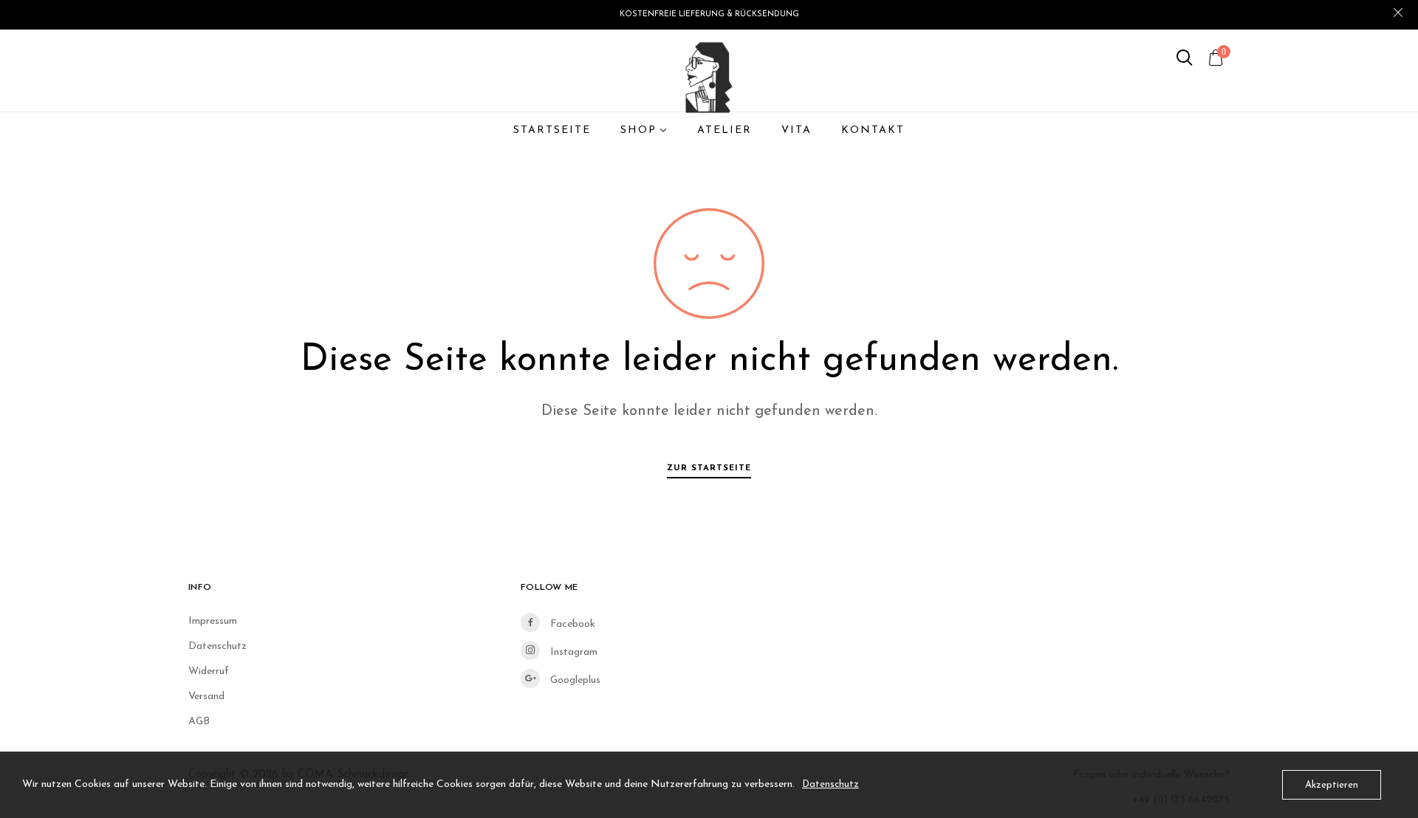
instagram (572, 652)
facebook (571, 624)
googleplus (573, 680)
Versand (206, 696)
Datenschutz (217, 646)
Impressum (212, 621)
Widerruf (208, 671)
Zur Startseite (709, 468)
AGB (199, 721)
